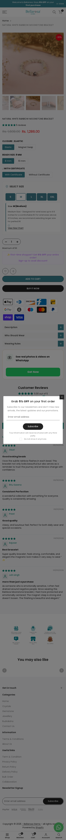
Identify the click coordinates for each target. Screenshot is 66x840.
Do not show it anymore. (35, 439)
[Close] (62, 397)
